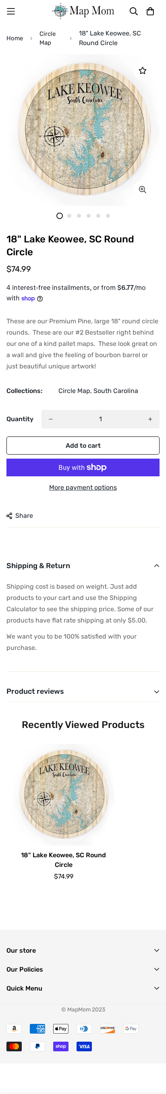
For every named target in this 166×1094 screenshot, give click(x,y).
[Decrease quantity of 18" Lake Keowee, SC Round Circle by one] (51, 419)
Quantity (19, 419)
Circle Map (47, 38)
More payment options (83, 487)
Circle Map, (75, 391)
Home (14, 38)
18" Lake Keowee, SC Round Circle (63, 860)
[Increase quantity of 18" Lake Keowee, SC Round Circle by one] (150, 419)
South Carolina (115, 391)
